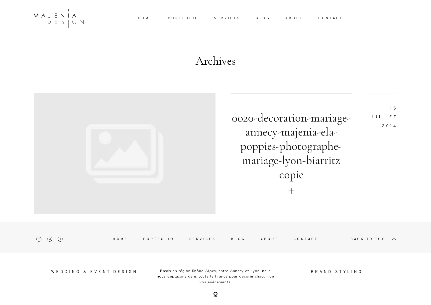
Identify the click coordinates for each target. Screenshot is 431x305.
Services (227, 18)
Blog (263, 18)
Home (145, 18)
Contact (330, 18)
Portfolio (183, 18)
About (294, 18)
